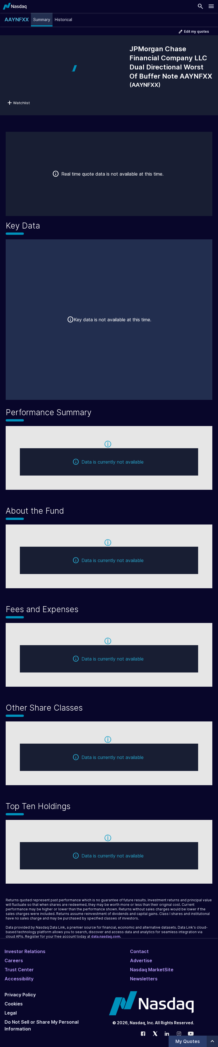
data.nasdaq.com (105, 936)
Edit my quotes (196, 31)
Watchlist (21, 102)
